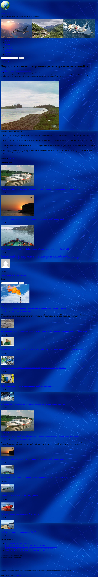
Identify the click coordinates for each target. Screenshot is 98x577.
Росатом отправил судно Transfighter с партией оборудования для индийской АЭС (35, 249)
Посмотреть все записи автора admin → (14, 275)
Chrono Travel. (5, 13)
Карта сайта (8, 54)
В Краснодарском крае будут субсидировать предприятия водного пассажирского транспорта (40, 189)
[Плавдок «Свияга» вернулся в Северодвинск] (7, 492)
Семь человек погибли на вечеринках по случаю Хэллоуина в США (27, 550)
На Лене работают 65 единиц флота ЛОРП (18, 532)
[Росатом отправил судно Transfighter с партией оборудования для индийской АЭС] (17, 245)
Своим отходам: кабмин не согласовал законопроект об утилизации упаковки (33, 368)
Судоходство (9, 47)
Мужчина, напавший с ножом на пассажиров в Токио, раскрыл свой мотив (29, 548)
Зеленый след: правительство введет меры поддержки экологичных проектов (33, 404)
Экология (8, 52)
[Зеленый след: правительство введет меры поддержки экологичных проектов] (7, 400)
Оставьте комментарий (23, 71)
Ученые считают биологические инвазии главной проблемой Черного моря (32, 219)
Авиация (7, 44)
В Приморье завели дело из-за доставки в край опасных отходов (27, 386)
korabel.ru (11, 158)
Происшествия (9, 51)
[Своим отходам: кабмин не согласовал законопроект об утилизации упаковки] (7, 364)
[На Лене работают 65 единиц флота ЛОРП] (7, 528)
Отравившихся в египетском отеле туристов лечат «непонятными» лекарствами (31, 547)
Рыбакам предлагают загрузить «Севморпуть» (20, 514)
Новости (7, 40)
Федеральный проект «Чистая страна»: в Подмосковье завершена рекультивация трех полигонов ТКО (44, 331)
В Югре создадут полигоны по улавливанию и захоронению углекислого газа (33, 308)
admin (12, 71)
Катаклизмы (9, 49)
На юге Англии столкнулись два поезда (18, 543)
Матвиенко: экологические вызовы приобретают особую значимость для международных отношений (43, 349)
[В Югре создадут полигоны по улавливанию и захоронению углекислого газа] (15, 302)
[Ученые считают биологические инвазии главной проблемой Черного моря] (17, 215)
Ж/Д (6, 46)
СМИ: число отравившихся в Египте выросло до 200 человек (25, 545)
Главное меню (5, 59)
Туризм (7, 42)
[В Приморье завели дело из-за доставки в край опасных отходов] (7, 382)
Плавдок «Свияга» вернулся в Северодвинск (19, 496)
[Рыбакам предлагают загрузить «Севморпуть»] (7, 510)
